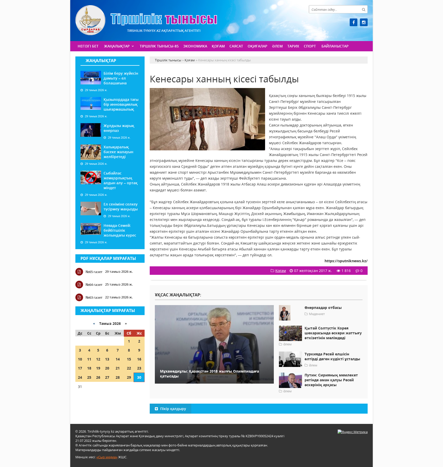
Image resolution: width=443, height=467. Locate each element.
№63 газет (94, 297)
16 (139, 359)
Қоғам (218, 46)
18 (89, 368)
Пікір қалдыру (172, 408)
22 (129, 368)
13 (107, 359)
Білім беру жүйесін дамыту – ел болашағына (121, 78)
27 (107, 377)
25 (89, 377)
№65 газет (94, 271)
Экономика (195, 46)
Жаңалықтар (117, 46)
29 (129, 377)
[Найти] (363, 9)
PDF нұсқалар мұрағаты (108, 258)
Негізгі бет (88, 46)
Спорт (310, 46)
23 (139, 368)
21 (118, 368)
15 (129, 359)
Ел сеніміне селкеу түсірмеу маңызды (121, 206)
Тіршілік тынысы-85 (159, 46)
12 (98, 359)
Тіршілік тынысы (146, 20)
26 (98, 377)
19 (98, 368)
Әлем (277, 46)
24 (80, 377)
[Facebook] (353, 22)
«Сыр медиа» (106, 457)
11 (89, 359)
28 (118, 377)
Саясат (236, 46)
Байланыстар (335, 46)
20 (107, 368)
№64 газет (94, 284)
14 (118, 359)
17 (80, 368)
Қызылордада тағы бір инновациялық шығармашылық (121, 104)
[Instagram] (364, 22)
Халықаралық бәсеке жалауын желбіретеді (118, 151)
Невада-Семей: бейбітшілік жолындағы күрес (120, 230)
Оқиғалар (257, 46)
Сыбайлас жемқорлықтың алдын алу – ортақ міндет (120, 180)
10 (80, 359)
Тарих (293, 46)
